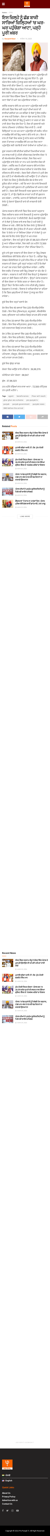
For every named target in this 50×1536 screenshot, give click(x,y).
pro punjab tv (32, 400)
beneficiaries (23, 396)
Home (4, 13)
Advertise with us (10, 1500)
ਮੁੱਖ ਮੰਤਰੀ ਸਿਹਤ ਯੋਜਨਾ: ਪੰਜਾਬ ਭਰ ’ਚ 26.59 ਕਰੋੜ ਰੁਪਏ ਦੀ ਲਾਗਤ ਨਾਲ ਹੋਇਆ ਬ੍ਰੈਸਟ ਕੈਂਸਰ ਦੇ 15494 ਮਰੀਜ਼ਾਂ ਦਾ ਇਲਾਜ (30, 462)
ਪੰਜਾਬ (10, 13)
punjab (6, 404)
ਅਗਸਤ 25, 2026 (22, 442)
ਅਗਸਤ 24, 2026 (22, 454)
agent (11, 396)
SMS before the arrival (13, 408)
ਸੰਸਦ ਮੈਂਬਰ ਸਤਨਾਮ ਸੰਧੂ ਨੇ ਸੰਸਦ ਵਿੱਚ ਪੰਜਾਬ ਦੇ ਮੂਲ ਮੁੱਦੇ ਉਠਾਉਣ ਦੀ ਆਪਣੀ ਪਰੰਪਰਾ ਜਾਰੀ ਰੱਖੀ (31, 435)
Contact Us (7, 1504)
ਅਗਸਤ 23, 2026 (22, 507)
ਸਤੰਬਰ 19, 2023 (26, 39)
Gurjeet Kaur (10, 39)
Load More (25, 516)
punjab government (21, 404)
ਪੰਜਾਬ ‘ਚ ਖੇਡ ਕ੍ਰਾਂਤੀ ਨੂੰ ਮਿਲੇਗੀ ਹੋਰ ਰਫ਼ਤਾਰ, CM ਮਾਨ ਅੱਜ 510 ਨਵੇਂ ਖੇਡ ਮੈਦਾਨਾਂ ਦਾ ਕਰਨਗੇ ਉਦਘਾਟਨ (31, 477)
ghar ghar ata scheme (13, 400)
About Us (6, 1493)
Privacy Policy (8, 1497)
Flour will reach (39, 396)
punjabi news (38, 404)
